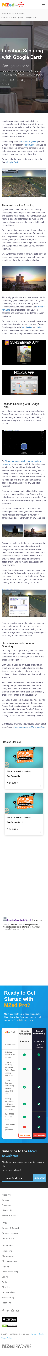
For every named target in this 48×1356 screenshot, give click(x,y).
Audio (4, 1281)
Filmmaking (7, 1250)
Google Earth (12, 162)
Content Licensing (10, 1233)
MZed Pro (6, 1194)
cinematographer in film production (28, 727)
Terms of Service (37, 1334)
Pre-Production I (14, 775)
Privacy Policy (6, 1338)
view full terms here (23, 1020)
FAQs (4, 1222)
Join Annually (39, 1135)
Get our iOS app (9, 1238)
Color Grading (8, 1292)
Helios (39, 327)
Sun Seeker (26, 327)
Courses (5, 1199)
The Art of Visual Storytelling (18, 771)
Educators (6, 1205)
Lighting (5, 1266)
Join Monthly (25, 1135)
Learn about (9, 1245)
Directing (6, 1287)
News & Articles (16, 13)
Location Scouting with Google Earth (19, 17)
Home (5, 13)
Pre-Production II (15, 822)
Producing (6, 1302)
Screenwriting (8, 1297)
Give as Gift (7, 1210)
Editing (5, 1276)
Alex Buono (29, 145)
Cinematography (9, 1261)
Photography (8, 1255)
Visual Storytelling (29, 142)
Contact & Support (10, 1227)
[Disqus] (24, 880)
